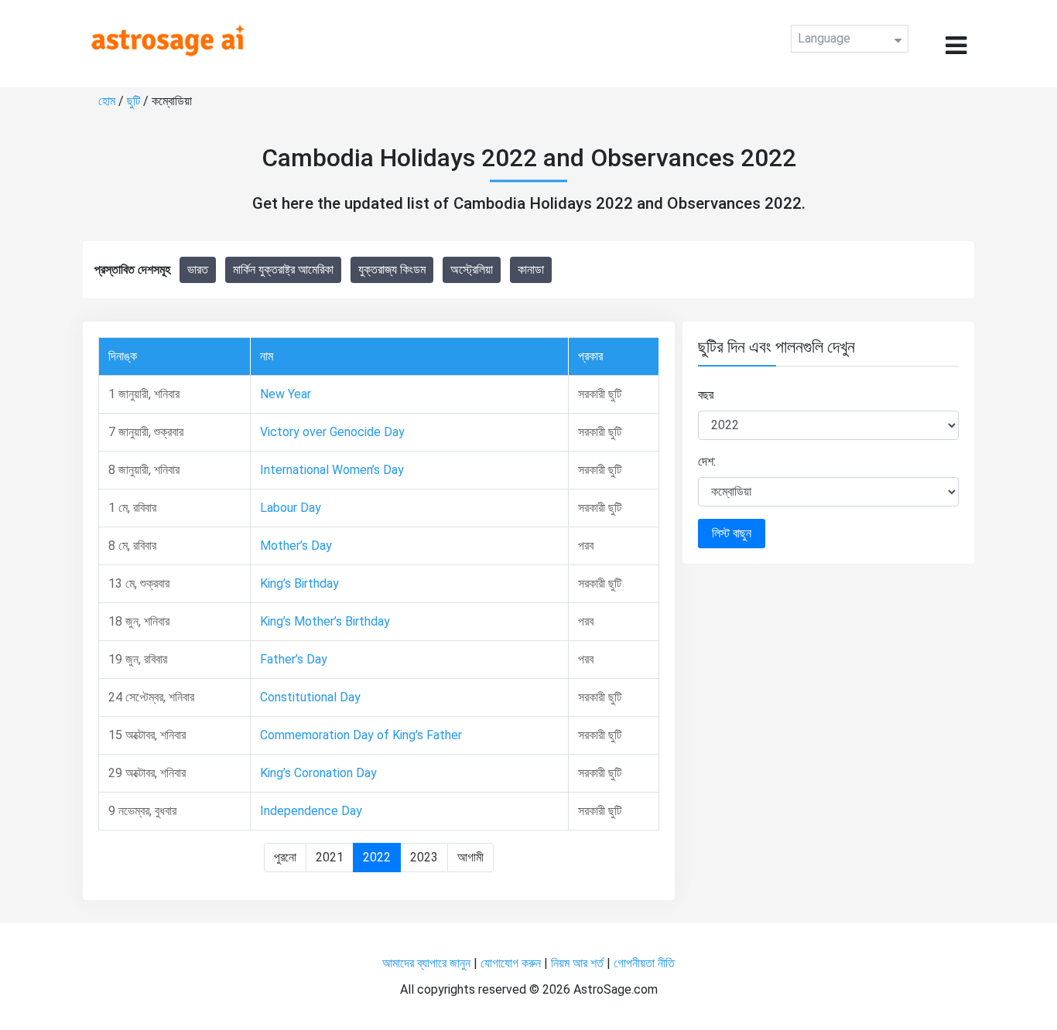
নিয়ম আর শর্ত (577, 963)
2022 (377, 857)
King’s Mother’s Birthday (325, 621)
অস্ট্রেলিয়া (471, 269)
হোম (108, 101)
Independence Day (311, 810)
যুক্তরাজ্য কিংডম (392, 269)
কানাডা (531, 269)
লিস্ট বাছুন (731, 533)
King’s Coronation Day (318, 773)
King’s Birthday (299, 583)
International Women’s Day (332, 469)
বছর (705, 394)
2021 (330, 857)
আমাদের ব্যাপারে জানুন (426, 963)
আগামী (470, 857)
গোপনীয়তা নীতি (644, 963)
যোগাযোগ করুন (511, 963)
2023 (424, 857)
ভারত (197, 269)
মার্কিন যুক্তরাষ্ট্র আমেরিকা (283, 269)
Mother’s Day (296, 545)
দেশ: (707, 461)
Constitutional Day (310, 697)
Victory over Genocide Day (332, 432)
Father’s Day (293, 659)
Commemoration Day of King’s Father (361, 735)
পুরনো (285, 857)
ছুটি (135, 101)
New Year (285, 394)
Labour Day (290, 507)
